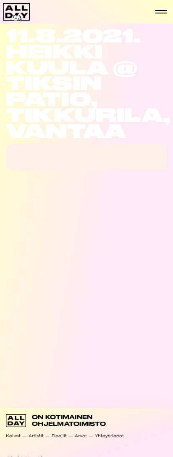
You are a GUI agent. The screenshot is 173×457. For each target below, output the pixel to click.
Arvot (81, 436)
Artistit (36, 436)
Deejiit (59, 436)
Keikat (13, 436)
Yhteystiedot (109, 436)
